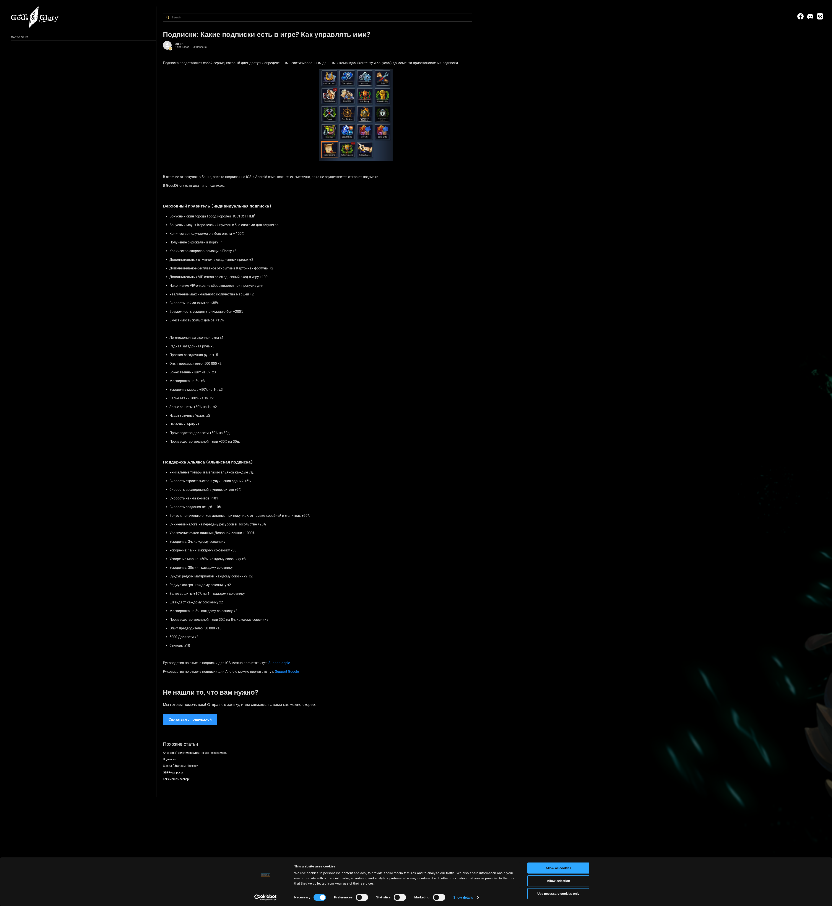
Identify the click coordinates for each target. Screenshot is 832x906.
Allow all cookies (558, 868)
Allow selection (558, 881)
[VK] (820, 16)
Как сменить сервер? (176, 779)
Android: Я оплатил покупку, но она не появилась (195, 753)
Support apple (279, 663)
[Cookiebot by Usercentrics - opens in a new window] (265, 897)
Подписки (169, 759)
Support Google (287, 671)
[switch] (362, 897)
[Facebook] (800, 16)
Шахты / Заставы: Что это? (180, 766)
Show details (463, 897)
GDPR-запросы (173, 772)
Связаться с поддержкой (190, 719)
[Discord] (810, 16)
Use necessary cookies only (558, 893)
